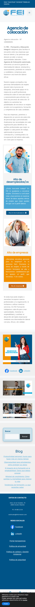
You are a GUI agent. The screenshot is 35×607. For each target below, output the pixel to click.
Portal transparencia (17, 541)
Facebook (13, 371)
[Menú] (29, 13)
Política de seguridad (17, 560)
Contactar (19, 2)
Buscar (7, 431)
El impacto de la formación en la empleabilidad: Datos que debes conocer (17, 470)
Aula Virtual (11, 2)
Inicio (5, 2)
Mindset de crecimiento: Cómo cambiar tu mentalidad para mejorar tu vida (18, 479)
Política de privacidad (17, 546)
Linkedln (27, 371)
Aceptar (6, 604)
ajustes (25, 600)
